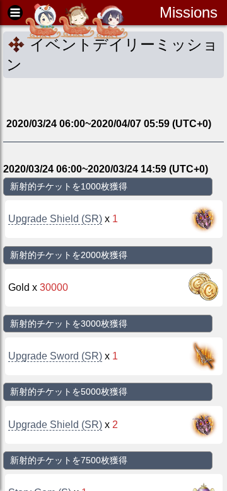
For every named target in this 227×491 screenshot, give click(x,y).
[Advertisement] (104, 97)
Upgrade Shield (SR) (55, 218)
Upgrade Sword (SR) (55, 356)
